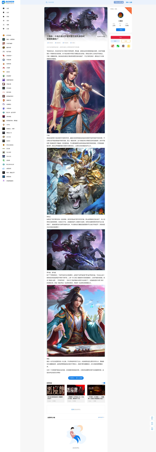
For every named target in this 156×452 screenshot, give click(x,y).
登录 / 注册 (129, 2)
